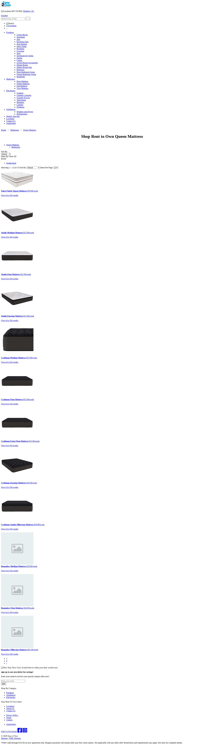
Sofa (18, 53)
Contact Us (10, 121)
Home (3, 130)
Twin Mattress (22, 88)
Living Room (22, 35)
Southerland (11, 163)
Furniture (10, 32)
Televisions (21, 100)
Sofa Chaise (21, 46)
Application (11, 123)
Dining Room (22, 65)
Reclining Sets (22, 42)
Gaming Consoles (24, 95)
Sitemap (4, 738)
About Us (10, 708)
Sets (18, 39)
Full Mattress (22, 86)
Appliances (10, 109)
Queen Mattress (23, 84)
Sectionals (21, 37)
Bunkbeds (21, 77)
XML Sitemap (15, 738)
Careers (9, 720)
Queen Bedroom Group (26, 74)
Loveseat (20, 51)
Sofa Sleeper (22, 44)
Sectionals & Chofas (25, 56)
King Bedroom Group (26, 72)
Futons (19, 58)
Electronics (10, 91)
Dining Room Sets (24, 67)
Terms (8, 718)
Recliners (20, 49)
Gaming (20, 93)
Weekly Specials (13, 116)
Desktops (20, 107)
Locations (10, 119)
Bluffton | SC (28, 11)
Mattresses (10, 79)
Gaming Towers (23, 98)
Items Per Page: (47, 167)
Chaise (19, 60)
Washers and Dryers (25, 112)
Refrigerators (22, 114)
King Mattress (22, 81)
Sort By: (23, 167)
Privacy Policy (12, 715)
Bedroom (20, 70)
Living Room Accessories (27, 63)
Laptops (20, 105)
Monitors (20, 102)
